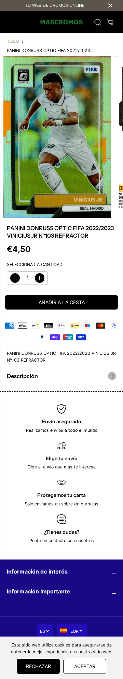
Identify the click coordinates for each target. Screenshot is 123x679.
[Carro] (110, 22)
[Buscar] (98, 22)
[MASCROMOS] (61, 22)
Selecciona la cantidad (35, 264)
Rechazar (38, 666)
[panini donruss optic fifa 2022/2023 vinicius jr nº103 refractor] (57, 137)
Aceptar (84, 666)
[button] (11, 22)
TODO (13, 41)
